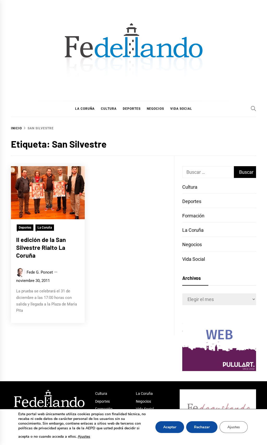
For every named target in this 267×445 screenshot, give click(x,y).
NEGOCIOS (155, 109)
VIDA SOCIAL (181, 109)
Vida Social (193, 259)
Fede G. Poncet (40, 272)
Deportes (25, 227)
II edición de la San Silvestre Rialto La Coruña (41, 247)
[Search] (253, 108)
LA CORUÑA (85, 109)
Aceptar (169, 427)
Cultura (189, 187)
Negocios (192, 244)
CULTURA (109, 109)
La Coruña (45, 227)
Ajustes (84, 436)
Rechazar (202, 427)
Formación (193, 215)
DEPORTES (132, 109)
